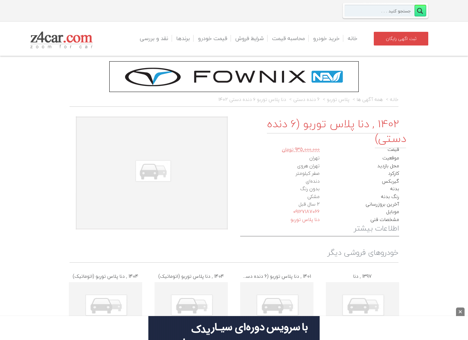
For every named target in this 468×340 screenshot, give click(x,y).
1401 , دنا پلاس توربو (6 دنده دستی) (275, 276)
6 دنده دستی (306, 99)
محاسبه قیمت (288, 38)
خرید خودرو (326, 38)
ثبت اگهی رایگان (401, 38)
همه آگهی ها (370, 99)
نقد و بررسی (154, 38)
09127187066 (306, 211)
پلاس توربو (338, 99)
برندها (183, 38)
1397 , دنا (362, 276)
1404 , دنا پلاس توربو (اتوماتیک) (105, 276)
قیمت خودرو (212, 38)
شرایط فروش (249, 38)
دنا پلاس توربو (305, 219)
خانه (352, 38)
